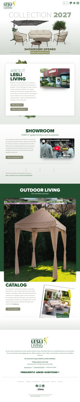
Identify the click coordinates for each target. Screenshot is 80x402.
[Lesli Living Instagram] (40, 386)
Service (53, 381)
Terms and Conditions (35, 396)
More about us (16, 105)
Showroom (36, 381)
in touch (24, 353)
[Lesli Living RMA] (74, 3)
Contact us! (16, 304)
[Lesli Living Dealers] (71, 3)
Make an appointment (18, 109)
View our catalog (12, 309)
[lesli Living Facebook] (37, 386)
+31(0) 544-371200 (39, 367)
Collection (20, 381)
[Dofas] (40, 389)
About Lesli (45, 381)
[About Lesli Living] (55, 78)
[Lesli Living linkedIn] (43, 386)
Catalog (28, 381)
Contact (60, 381)
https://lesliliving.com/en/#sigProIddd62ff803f (19, 175)
